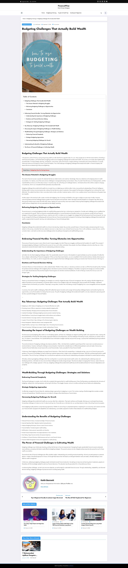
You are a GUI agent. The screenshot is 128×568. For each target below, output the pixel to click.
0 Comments (56, 24)
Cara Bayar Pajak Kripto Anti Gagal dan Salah (34, 524)
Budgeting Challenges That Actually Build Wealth (38, 101)
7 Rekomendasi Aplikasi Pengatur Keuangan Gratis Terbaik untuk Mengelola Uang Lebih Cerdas (30, 554)
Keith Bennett (37, 24)
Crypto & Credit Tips (63, 13)
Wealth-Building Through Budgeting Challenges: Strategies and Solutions (44, 132)
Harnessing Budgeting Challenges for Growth (38, 140)
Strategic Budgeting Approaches (35, 137)
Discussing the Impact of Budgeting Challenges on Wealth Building (42, 129)
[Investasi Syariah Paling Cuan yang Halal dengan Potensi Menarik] (93, 514)
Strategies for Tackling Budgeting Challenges (38, 122)
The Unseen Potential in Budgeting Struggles (38, 103)
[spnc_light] (105, 13)
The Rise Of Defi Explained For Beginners (78, 498)
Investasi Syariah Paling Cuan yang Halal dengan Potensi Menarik (91, 524)
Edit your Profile (65, 483)
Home (43, 13)
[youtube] (107, 1)
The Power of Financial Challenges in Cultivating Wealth (39, 147)
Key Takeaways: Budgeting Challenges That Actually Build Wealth (42, 126)
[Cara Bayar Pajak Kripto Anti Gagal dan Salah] (35, 514)
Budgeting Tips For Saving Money (40, 170)
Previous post (59, 495)
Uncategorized (26, 542)
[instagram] (104, 1)
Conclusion (29, 109)
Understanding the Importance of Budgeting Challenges (41, 116)
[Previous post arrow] (22, 497)
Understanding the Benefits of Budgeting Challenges (39, 144)
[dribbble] (102, 1)
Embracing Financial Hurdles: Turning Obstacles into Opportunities (42, 113)
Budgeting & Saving (51, 13)
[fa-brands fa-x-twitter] (100, 1)
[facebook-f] (98, 1)
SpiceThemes (70, 565)
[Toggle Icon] (22, 13)
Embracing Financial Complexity (34, 134)
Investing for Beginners (75, 13)
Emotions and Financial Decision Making (37, 119)
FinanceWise (63, 5)
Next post (67, 495)
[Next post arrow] (105, 497)
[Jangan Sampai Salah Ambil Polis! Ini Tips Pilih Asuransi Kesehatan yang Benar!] (64, 514)
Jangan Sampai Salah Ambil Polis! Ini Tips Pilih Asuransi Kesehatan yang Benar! (63, 524)
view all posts (44, 486)
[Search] (101, 13)
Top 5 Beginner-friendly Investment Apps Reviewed (47, 498)
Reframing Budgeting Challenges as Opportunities (39, 106)
